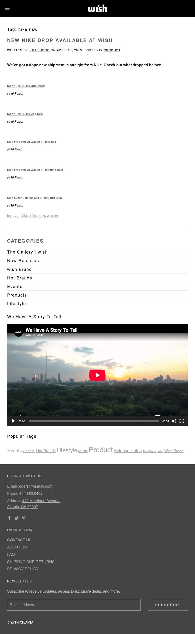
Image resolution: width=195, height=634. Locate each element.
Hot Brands (46, 450)
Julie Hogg (39, 50)
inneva (13, 215)
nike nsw (37, 215)
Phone (12, 493)
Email (12, 486)
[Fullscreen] (181, 421)
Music (83, 450)
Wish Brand (174, 450)
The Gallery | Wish (153, 451)
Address (14, 500)
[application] (97, 375)
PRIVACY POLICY (23, 569)
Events (14, 450)
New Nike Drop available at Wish (60, 40)
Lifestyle (67, 450)
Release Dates (128, 450)
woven (52, 215)
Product (112, 50)
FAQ (11, 554)
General (29, 450)
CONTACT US (19, 540)
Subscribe (167, 604)
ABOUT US (17, 547)
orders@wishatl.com (35, 486)
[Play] (13, 421)
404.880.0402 (31, 493)
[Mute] (174, 421)
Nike (24, 215)
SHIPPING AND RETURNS (31, 561)
